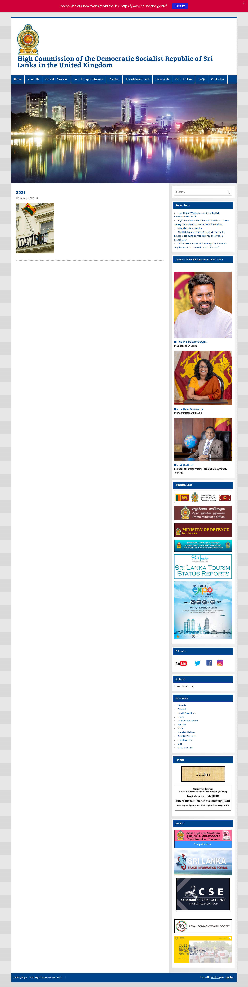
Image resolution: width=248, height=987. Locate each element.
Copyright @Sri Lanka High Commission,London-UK (38, 978)
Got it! (180, 6)
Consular (182, 705)
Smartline (229, 977)
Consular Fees (183, 79)
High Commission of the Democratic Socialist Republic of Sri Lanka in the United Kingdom (115, 61)
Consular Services (56, 79)
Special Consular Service (190, 228)
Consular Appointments (88, 79)
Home (17, 79)
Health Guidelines (186, 713)
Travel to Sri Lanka (187, 736)
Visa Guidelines (185, 748)
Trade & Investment (137, 79)
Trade (180, 728)
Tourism (114, 79)
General (182, 709)
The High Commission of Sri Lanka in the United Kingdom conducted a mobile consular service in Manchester (199, 236)
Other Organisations (188, 721)
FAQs (202, 79)
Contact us (217, 79)
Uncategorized (185, 740)
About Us (33, 79)
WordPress (216, 977)
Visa (180, 744)
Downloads (162, 79)
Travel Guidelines (186, 732)
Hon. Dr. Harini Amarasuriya (188, 409)
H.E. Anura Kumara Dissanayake (190, 342)
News (181, 717)
